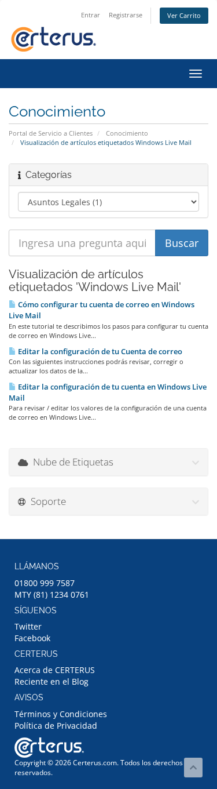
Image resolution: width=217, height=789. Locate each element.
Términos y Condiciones (60, 713)
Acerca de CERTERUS (54, 669)
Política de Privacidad (55, 725)
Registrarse (125, 14)
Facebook (32, 637)
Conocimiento (127, 133)
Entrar (90, 14)
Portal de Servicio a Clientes (51, 133)
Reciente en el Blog (51, 681)
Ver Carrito (184, 15)
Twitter (28, 626)
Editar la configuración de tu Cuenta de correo (99, 351)
